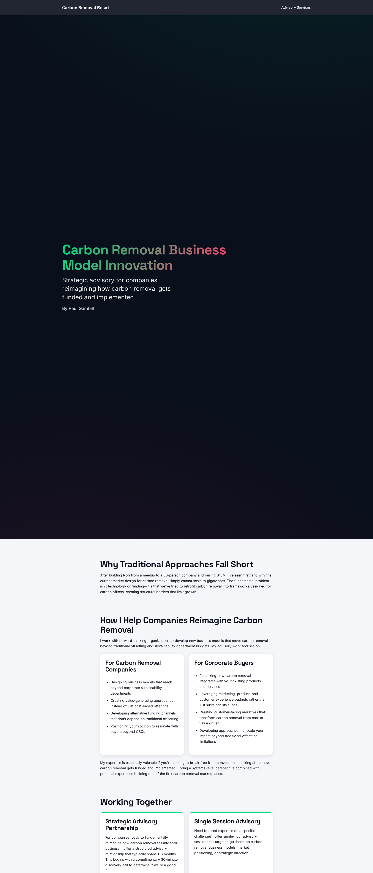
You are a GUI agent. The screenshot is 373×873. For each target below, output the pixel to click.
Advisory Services (296, 7)
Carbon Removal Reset (85, 7)
